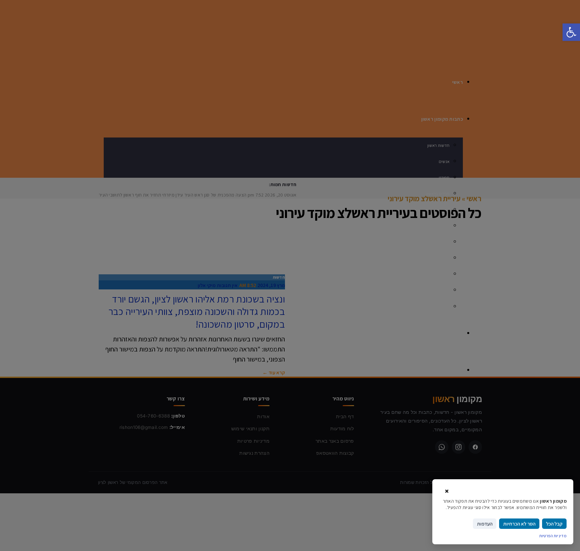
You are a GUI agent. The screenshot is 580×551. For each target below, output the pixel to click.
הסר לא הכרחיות (519, 523)
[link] (571, 32)
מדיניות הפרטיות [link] (553, 535)
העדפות (484, 523)
